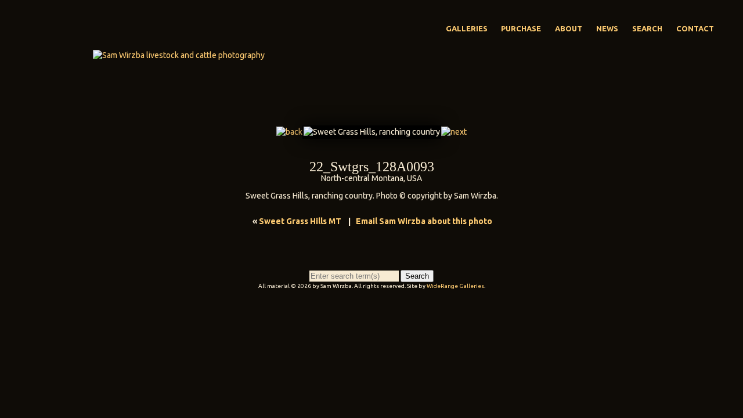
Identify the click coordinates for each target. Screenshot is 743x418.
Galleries (467, 28)
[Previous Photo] (289, 131)
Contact (695, 28)
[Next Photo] (454, 131)
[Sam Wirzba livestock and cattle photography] (179, 55)
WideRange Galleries (455, 286)
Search (647, 28)
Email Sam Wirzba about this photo (424, 221)
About (568, 28)
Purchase (521, 28)
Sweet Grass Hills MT (300, 221)
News (607, 28)
